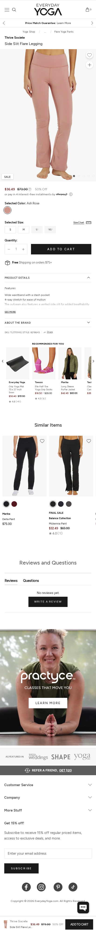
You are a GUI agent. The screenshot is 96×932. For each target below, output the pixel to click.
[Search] (14, 10)
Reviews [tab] (11, 581)
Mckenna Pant (60, 521)
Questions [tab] (31, 581)
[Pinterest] (58, 887)
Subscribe (21, 868)
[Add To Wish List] (89, 55)
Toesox (39, 382)
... (45, 31)
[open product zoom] (89, 65)
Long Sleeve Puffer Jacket (68, 388)
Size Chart (78, 222)
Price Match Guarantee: (48, 23)
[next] (92, 23)
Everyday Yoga (17, 382)
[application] (83, 907)
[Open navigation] (7, 9)
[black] (6, 504)
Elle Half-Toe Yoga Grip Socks (43, 388)
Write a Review (51, 603)
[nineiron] (69, 504)
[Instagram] (42, 887)
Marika (64, 382)
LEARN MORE (48, 703)
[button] (15, 401)
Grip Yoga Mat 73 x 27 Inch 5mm (16, 389)
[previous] (4, 23)
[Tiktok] (73, 887)
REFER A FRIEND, (52, 770)
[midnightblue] (61, 504)
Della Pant (8, 516)
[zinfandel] (14, 504)
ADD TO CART (79, 924)
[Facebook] (26, 887)
